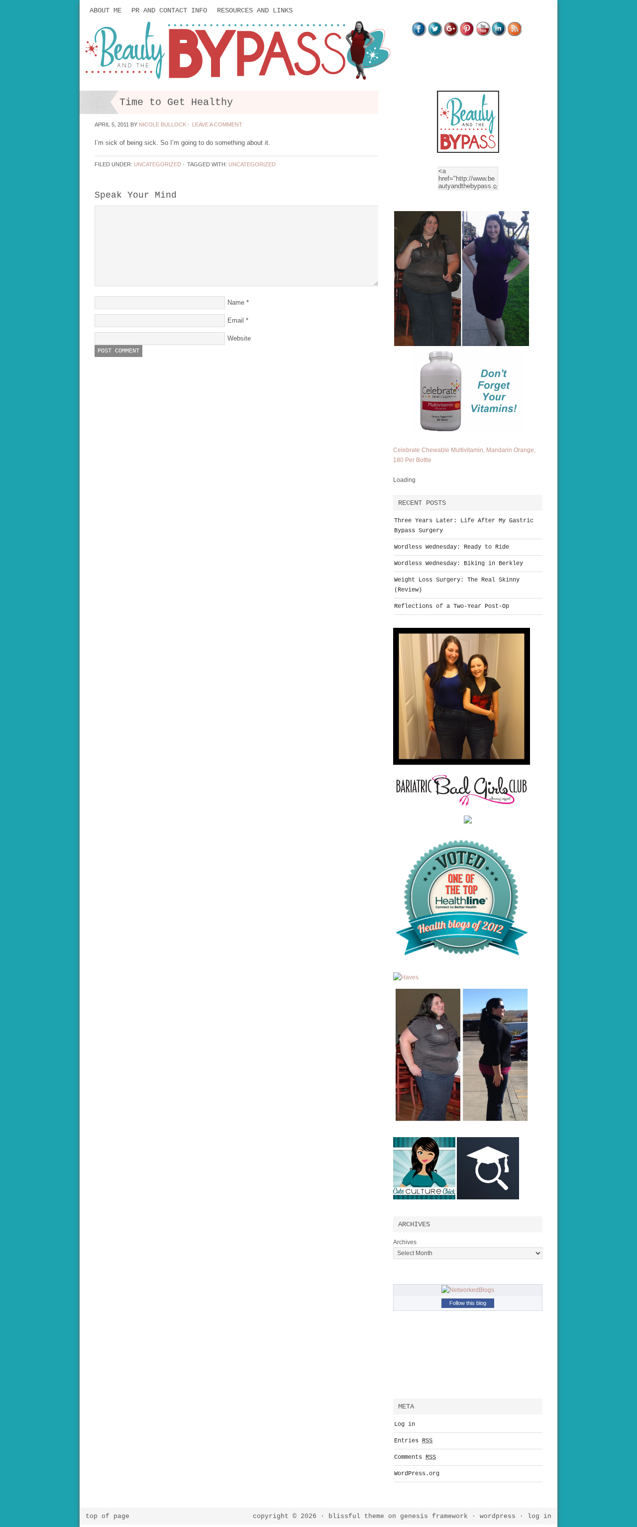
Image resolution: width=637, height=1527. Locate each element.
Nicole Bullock (162, 124)
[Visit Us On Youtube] (483, 34)
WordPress (498, 1516)
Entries (413, 1440)
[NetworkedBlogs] (467, 1290)
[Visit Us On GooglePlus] (451, 34)
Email (235, 320)
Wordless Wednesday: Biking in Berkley (458, 563)
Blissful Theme (356, 1516)
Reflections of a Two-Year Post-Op (451, 606)
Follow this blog (467, 1303)
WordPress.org (416, 1473)
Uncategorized (157, 164)
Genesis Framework (434, 1516)
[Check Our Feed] (515, 34)
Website (239, 338)
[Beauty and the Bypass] (468, 154)
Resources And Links (255, 10)
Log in (404, 1424)
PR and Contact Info (169, 10)
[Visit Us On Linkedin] (499, 34)
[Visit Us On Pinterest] (467, 34)
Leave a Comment (217, 124)
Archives (405, 1242)
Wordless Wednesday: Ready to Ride (451, 547)
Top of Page (107, 1516)
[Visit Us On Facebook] (419, 34)
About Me (105, 10)
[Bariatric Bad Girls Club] (461, 813)
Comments (415, 1457)
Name (235, 302)
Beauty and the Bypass (179, 51)
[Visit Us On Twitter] (435, 34)
